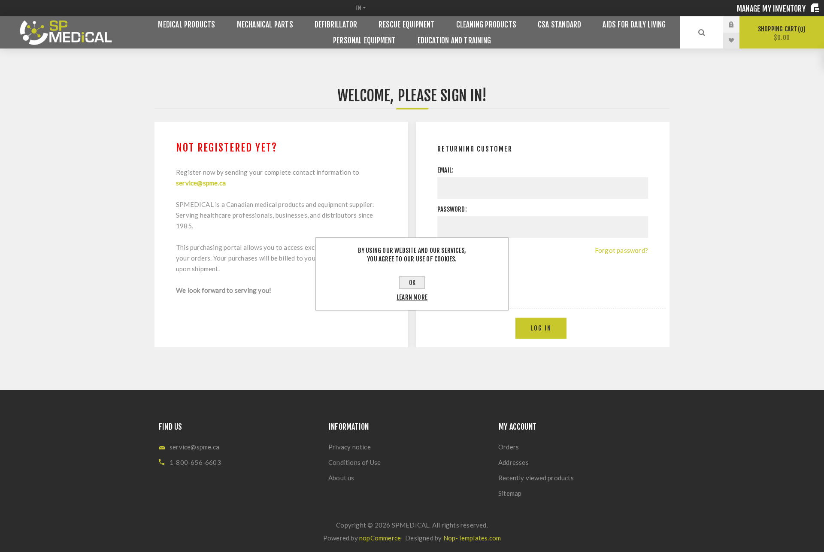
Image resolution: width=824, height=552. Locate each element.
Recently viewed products (536, 478)
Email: (445, 170)
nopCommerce (380, 538)
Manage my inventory (772, 8)
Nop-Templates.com (472, 538)
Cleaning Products (486, 24)
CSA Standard (559, 24)
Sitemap (509, 493)
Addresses (513, 462)
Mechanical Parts (265, 24)
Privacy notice (349, 447)
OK (412, 282)
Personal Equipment (364, 40)
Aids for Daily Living (634, 24)
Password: (452, 209)
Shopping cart (780, 33)
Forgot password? (621, 250)
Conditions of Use (354, 462)
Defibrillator (336, 24)
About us (341, 478)
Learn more (412, 297)
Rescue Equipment (406, 24)
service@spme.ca (201, 183)
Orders (508, 447)
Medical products (186, 24)
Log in (737, 24)
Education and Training (454, 40)
